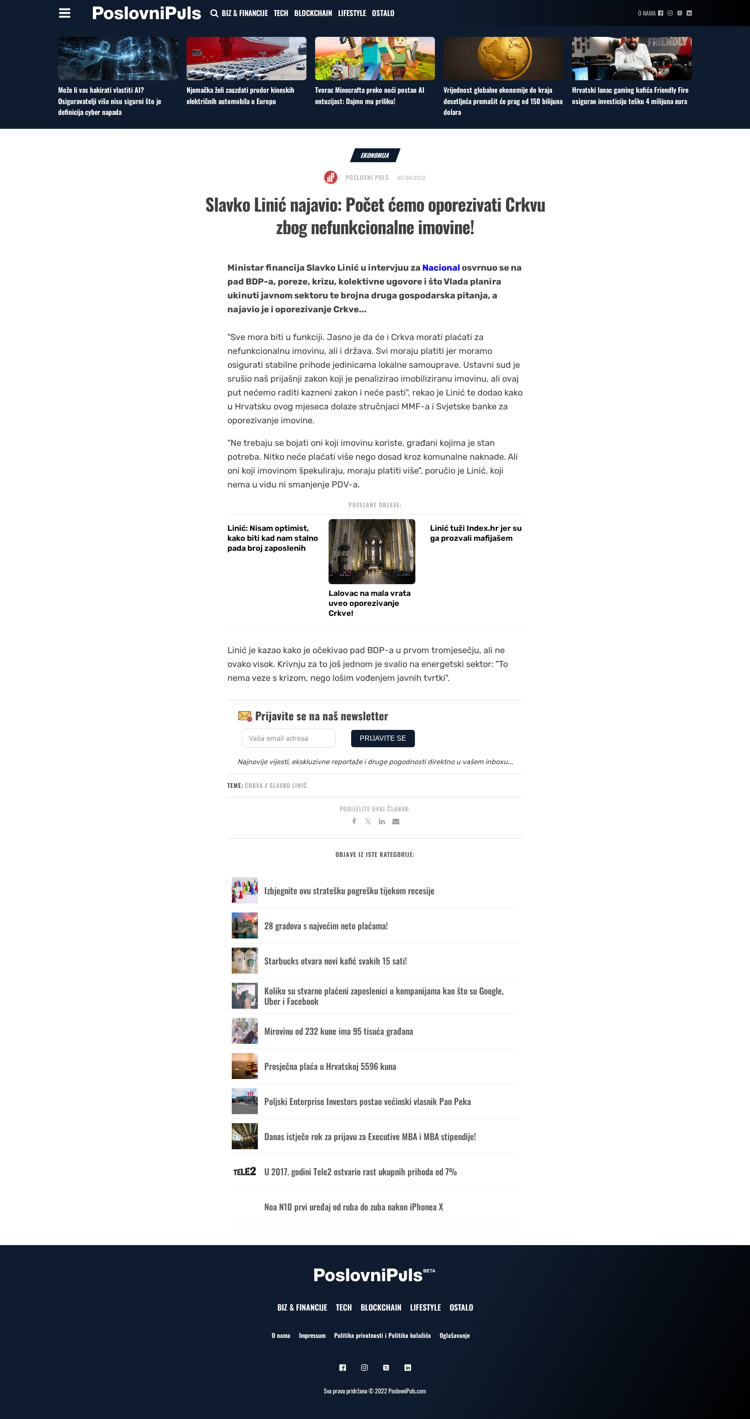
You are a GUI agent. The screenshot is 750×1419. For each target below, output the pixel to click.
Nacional (441, 267)
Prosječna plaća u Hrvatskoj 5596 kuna (330, 1065)
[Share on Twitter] (368, 823)
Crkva (254, 785)
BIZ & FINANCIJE (245, 12)
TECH (281, 12)
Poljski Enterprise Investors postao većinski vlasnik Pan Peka (367, 1101)
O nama (647, 12)
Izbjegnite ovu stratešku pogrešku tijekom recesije (349, 890)
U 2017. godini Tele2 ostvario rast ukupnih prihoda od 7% (360, 1171)
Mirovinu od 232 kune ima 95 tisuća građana (338, 1030)
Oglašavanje (455, 1335)
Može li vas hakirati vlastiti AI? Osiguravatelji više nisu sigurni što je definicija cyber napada (109, 101)
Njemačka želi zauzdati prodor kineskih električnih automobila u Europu (240, 95)
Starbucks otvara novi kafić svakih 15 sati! (335, 960)
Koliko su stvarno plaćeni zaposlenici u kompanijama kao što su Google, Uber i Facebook (383, 995)
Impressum (312, 1335)
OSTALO (383, 12)
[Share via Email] (396, 823)
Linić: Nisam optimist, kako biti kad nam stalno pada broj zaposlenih (272, 538)
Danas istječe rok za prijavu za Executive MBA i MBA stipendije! (370, 1136)
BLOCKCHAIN (313, 12)
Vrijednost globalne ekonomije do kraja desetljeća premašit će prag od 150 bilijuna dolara (503, 101)
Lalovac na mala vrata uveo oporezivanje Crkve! (370, 603)
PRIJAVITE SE (383, 738)
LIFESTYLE (352, 12)
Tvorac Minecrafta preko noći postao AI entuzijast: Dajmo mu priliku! (369, 95)
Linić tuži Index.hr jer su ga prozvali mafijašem (476, 533)
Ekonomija (375, 155)
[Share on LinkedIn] (382, 823)
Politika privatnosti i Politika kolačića (382, 1335)
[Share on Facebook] (354, 823)
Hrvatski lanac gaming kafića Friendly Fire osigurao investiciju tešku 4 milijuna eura (630, 95)
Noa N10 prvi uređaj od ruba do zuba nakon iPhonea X (353, 1206)
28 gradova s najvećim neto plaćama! (326, 925)
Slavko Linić (288, 785)
